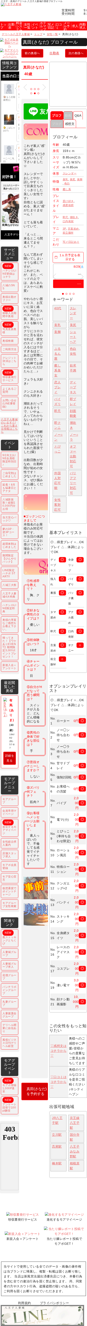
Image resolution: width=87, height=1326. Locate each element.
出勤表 (54, 53)
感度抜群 (68, 205)
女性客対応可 (57, 504)
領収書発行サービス (9, 376)
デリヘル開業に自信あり (9, 1028)
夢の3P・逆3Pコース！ (8, 532)
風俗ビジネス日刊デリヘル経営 (9, 1043)
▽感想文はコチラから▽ (58, 1050)
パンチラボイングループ (9, 990)
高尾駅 (57, 1146)
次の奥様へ (76, 53)
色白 (67, 183)
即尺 (65, 217)
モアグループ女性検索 (9, 904)
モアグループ (9, 801)
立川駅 (57, 1134)
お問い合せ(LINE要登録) (9, 403)
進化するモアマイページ (9, 828)
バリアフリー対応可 (73, 483)
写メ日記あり (71, 241)
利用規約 (24, 1303)
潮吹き (74, 217)
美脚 (80, 179)
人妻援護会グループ (9, 1015)
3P (64, 228)
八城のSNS (8, 287)
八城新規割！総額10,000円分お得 (9, 504)
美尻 (72, 179)
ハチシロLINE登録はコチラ (9, 271)
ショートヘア (73, 337)
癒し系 (67, 189)
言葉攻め (73, 228)
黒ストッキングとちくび (9, 938)
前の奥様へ (32, 53)
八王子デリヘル (14, 234)
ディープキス (73, 387)
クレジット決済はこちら (9, 361)
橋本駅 (57, 1163)
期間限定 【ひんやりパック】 (9, 558)
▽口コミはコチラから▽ (58, 1082)
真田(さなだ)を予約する (37, 1091)
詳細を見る (9, 758)
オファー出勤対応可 (73, 456)
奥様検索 (8, 340)
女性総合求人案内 (9, 843)
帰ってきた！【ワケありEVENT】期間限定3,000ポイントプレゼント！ (9, 647)
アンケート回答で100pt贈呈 (9, 1105)
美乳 (65, 179)
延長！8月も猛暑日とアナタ (9, 488)
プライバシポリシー (54, 1303)
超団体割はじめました (9, 545)
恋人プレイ (57, 387)
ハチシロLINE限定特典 (9, 608)
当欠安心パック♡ (9, 519)
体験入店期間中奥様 (9, 312)
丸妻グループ (9, 1003)
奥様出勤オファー (9, 298)
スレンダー (70, 173)
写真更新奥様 (9, 328)
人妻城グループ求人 (9, 965)
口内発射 (68, 221)
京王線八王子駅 (75, 1123)
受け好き (68, 201)
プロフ (57, 115)
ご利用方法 (9, 349)
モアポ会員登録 (9, 866)
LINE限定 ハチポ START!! (8, 573)
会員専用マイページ (9, 812)
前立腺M (68, 232)
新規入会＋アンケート (9, 667)
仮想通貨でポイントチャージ (9, 891)
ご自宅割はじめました (9, 475)
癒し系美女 (57, 370)
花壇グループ (9, 977)
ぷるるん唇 (57, 353)
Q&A (78, 115)
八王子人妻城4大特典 (9, 595)
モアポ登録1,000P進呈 (9, 1086)
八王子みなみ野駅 (75, 1151)
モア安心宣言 (9, 878)
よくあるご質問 (9, 390)
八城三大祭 (9, 585)
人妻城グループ (9, 953)
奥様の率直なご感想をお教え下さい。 (9, 624)
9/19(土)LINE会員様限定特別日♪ (9, 460)
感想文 (70, 124)
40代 (57, 308)
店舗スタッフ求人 (9, 855)
